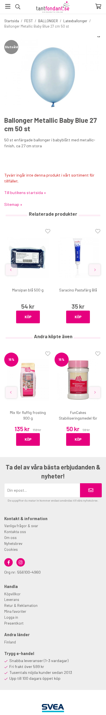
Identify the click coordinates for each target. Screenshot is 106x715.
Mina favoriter (15, 611)
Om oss (10, 537)
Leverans (11, 599)
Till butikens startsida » (25, 192)
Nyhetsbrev (13, 543)
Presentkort (13, 623)
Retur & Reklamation (21, 605)
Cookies (11, 549)
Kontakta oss (15, 531)
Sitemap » (13, 204)
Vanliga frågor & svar (21, 526)
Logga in (11, 617)
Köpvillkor (12, 594)
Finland (10, 642)
